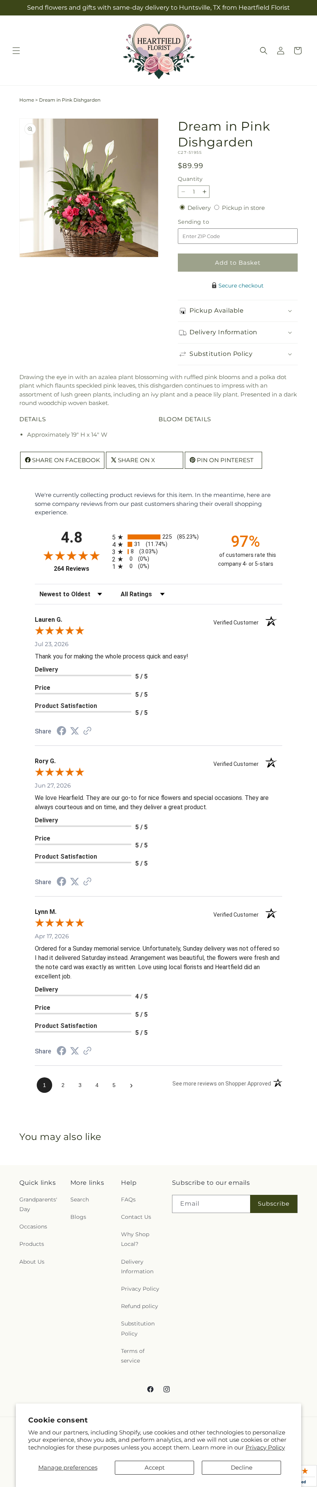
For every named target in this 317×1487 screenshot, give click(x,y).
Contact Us (136, 1216)
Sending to (205, 222)
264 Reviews (81, 568)
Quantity (190, 178)
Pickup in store (243, 207)
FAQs (128, 1199)
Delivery (199, 207)
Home (26, 100)
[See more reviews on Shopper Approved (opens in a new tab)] (87, 731)
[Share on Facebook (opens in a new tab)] (61, 731)
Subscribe (274, 1203)
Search (79, 1199)
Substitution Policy (138, 1328)
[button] (16, 50)
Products (31, 1243)
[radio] (158, 536)
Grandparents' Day (38, 1204)
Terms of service (133, 1355)
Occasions (33, 1226)
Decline (241, 1467)
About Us (31, 1261)
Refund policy (139, 1306)
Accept (155, 1467)
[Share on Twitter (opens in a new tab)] (74, 731)
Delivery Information (137, 1266)
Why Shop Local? (135, 1239)
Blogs (78, 1216)
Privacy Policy (265, 1447)
